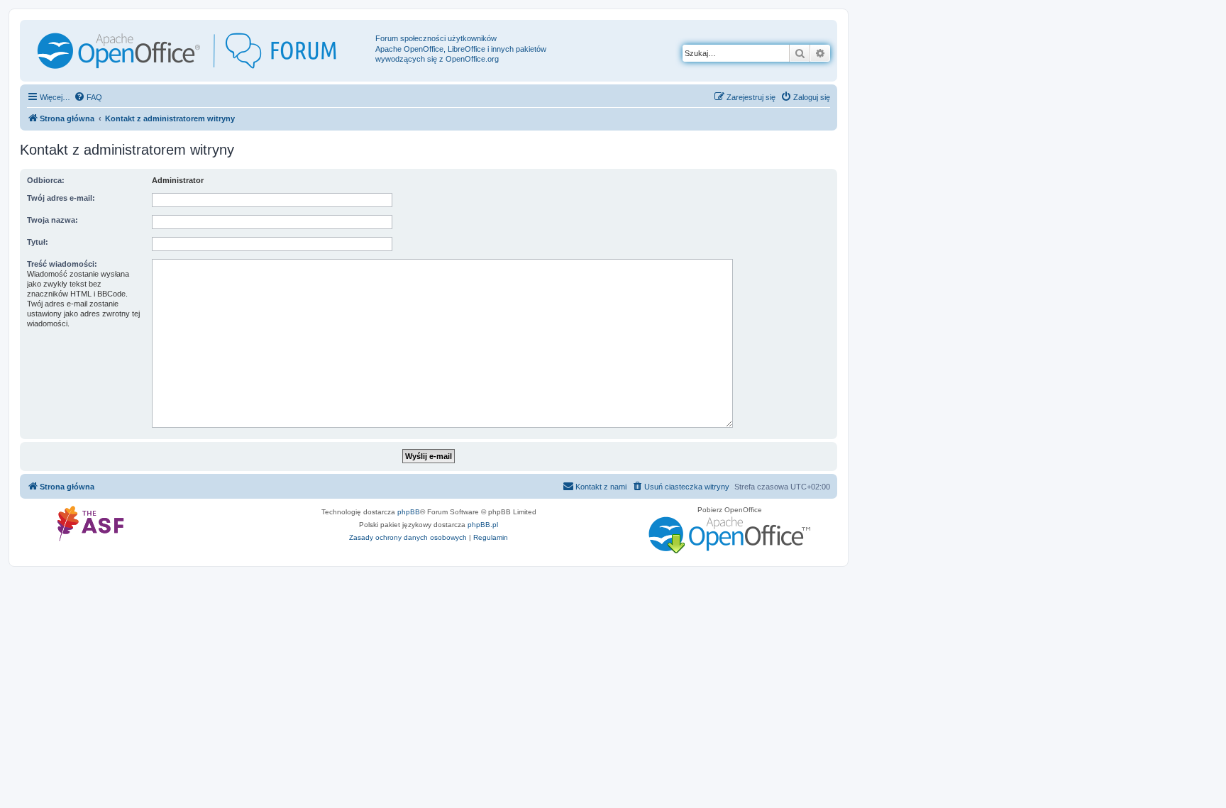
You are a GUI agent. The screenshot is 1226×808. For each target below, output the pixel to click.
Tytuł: (37, 242)
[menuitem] (88, 97)
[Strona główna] (199, 50)
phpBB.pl (483, 524)
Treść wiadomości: (62, 264)
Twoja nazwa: (52, 220)
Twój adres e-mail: (61, 198)
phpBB (408, 512)
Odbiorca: (46, 180)
